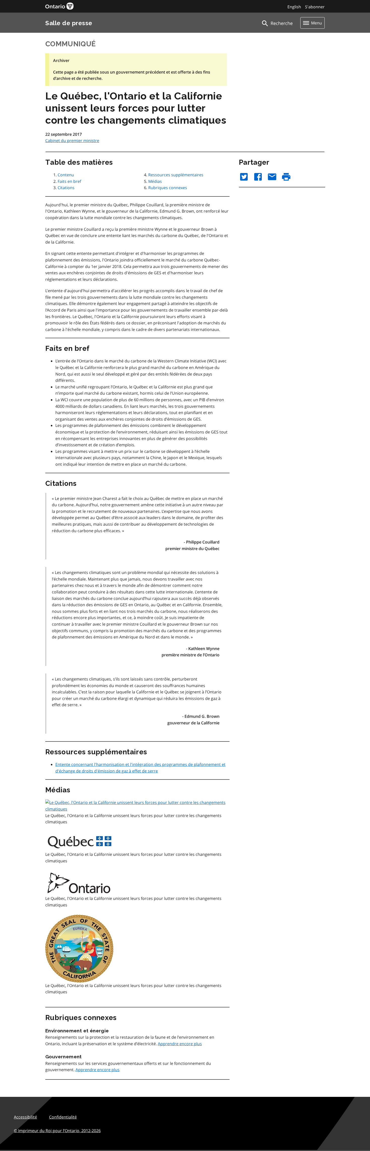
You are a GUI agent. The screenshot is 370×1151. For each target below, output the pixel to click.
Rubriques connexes (167, 187)
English (294, 7)
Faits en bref (69, 181)
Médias (155, 181)
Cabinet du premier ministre (72, 140)
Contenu (66, 175)
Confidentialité (63, 1117)
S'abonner (315, 7)
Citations (66, 187)
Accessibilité (25, 1117)
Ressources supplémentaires (175, 175)
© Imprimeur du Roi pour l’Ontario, (57, 1130)
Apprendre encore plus (180, 1043)
